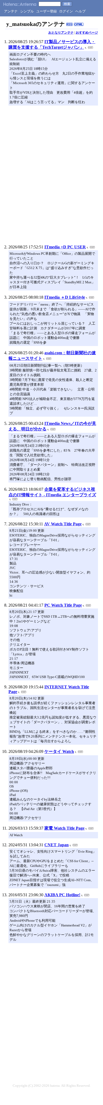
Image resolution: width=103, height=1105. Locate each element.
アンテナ (11, 11)
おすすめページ (87, 32)
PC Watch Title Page (63, 605)
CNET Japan (56, 845)
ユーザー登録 (46, 11)
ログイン (66, 11)
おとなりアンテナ (61, 32)
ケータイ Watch (59, 751)
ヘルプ (80, 11)
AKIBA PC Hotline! (62, 895)
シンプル (27, 11)
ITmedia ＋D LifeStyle (64, 297)
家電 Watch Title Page (64, 828)
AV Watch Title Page (63, 524)
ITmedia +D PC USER (65, 247)
